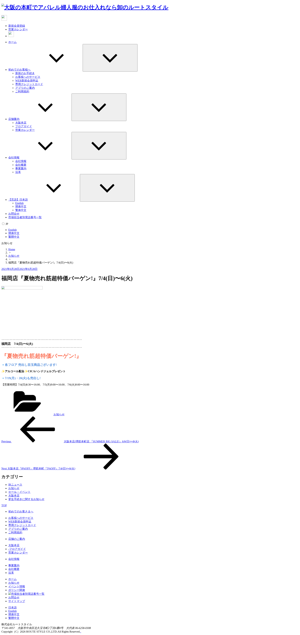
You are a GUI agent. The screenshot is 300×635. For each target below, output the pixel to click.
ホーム (12, 42)
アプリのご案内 (25, 87)
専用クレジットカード (29, 84)
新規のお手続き (25, 73)
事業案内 (20, 168)
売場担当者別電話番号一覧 (25, 217)
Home (11, 249)
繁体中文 (20, 210)
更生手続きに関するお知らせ (26, 499)
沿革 (18, 172)
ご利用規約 (22, 91)
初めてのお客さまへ (20, 511)
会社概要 (20, 164)
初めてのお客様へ (19, 69)
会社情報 (13, 157)
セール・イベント (19, 491)
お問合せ (13, 213)
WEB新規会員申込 (26, 80)
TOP (4, 505)
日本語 (12, 607)
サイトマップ (16, 601)
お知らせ (13, 255)
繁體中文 (13, 236)
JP (7, 223)
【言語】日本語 (18, 199)
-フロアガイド (17, 548)
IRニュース (15, 484)
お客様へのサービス (27, 76)
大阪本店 (20, 122)
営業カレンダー (18, 29)
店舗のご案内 (16, 538)
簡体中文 (20, 206)
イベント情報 (16, 586)
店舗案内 (13, 119)
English (19, 203)
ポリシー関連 (16, 590)
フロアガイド (23, 126)
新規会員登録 (16, 25)
